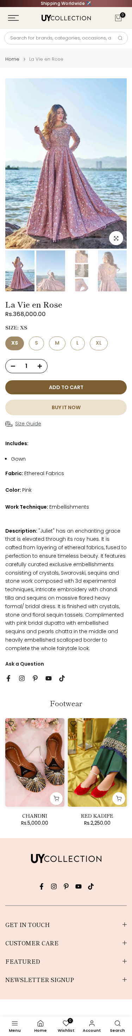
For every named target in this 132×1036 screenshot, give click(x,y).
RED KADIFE (97, 815)
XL (99, 342)
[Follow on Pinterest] (35, 678)
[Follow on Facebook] (8, 678)
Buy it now (66, 407)
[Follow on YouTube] (48, 678)
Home (12, 59)
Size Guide (28, 423)
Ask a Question (24, 663)
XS (14, 342)
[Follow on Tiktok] (62, 678)
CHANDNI (34, 815)
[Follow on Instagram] (22, 678)
